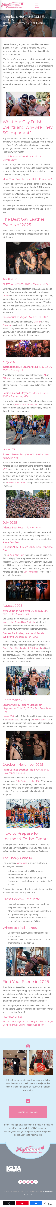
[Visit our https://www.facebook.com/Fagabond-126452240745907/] (20, 1182)
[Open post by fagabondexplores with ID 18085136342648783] (41, 1062)
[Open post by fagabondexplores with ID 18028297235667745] (15, 1062)
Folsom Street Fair (41, 720)
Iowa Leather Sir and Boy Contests (19, 622)
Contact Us (28, 1195)
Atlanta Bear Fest (11, 542)
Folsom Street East (16, 483)
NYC (5, 469)
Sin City (37, 322)
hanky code (22, 863)
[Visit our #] (36, 1182)
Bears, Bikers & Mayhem (26, 404)
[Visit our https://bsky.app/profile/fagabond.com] (32, 1182)
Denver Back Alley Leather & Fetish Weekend (24, 648)
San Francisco (30, 572)
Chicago (6, 378)
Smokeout (7, 325)
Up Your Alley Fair (15, 555)
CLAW (6, 295)
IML (45, 375)
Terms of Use (47, 1191)
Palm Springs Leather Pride (28, 781)
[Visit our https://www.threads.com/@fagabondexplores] (24, 1182)
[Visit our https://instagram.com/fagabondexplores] (28, 1182)
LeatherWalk (8, 716)
